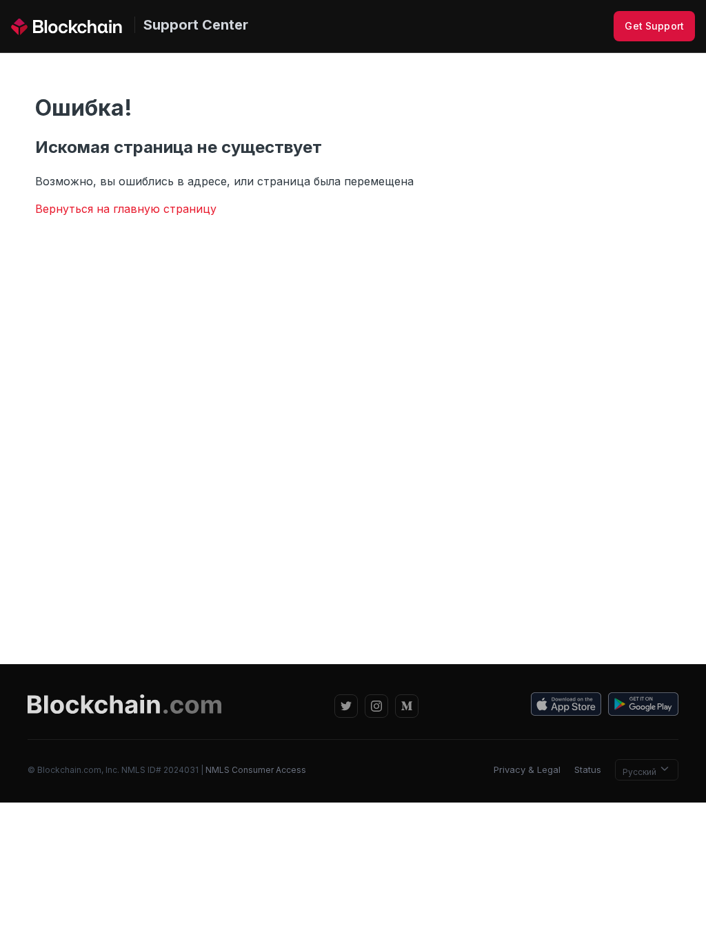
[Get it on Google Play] (643, 706)
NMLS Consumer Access (255, 770)
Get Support (654, 26)
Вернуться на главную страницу (125, 209)
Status (587, 769)
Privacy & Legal (527, 769)
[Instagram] (376, 706)
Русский (640, 772)
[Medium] (406, 706)
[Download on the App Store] (566, 706)
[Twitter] (346, 706)
